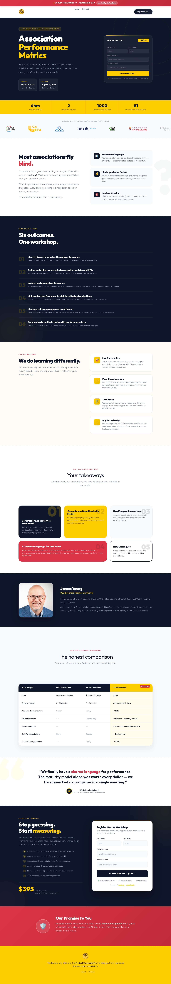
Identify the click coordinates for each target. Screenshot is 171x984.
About (77, 9)
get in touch (130, 885)
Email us (121, 885)
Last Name (133, 47)
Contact (85, 9)
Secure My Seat (128, 73)
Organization (112, 63)
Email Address (113, 55)
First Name (111, 47)
